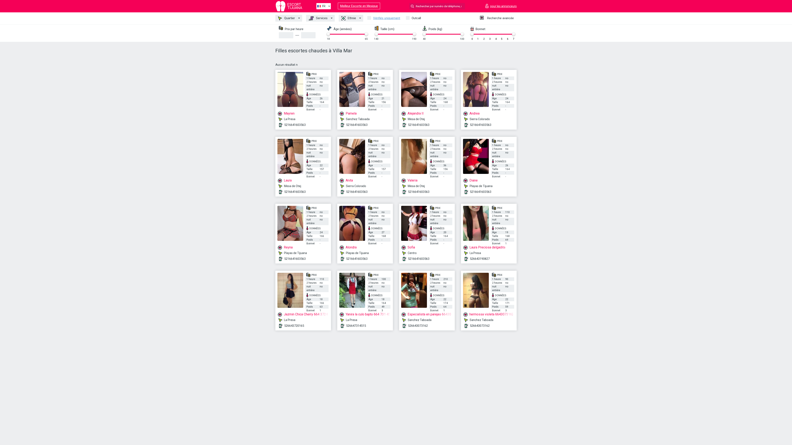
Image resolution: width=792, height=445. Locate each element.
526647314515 (356, 326)
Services (321, 18)
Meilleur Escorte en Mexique (359, 6)
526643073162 (418, 326)
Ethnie (351, 18)
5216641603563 (295, 125)
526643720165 (294, 326)
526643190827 (480, 259)
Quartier (289, 18)
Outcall (416, 18)
